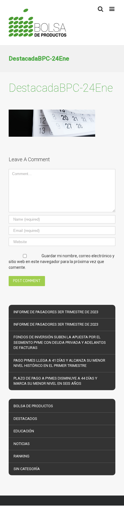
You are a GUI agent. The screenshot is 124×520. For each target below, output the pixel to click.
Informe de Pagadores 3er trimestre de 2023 (56, 312)
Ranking (21, 456)
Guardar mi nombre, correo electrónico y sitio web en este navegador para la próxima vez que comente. (61, 262)
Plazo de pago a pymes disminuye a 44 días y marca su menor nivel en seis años (55, 381)
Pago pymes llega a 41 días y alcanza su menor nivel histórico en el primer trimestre (59, 363)
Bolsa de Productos (33, 406)
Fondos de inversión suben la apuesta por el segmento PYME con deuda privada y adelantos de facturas (60, 342)
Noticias (22, 444)
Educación (24, 431)
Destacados (25, 418)
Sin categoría (27, 469)
